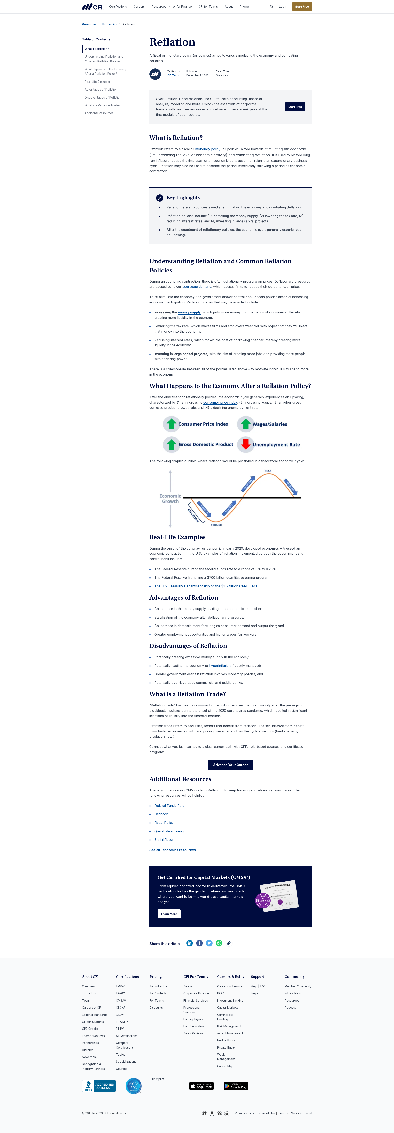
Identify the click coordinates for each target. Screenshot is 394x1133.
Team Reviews (193, 1033)
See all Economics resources (172, 850)
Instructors (89, 993)
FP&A (220, 993)
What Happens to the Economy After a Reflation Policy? (106, 71)
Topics (120, 1054)
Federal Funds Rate (169, 806)
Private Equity (226, 1047)
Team (86, 1000)
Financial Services (195, 1000)
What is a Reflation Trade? (102, 105)
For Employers (193, 1019)
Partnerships (90, 1043)
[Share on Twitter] (209, 945)
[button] (271, 6)
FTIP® (120, 1028)
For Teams (157, 1000)
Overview (88, 986)
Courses (121, 1068)
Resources (159, 6)
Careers (139, 6)
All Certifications (126, 1036)
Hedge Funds (226, 1040)
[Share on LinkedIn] (189, 945)
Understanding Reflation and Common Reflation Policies (104, 59)
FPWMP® (122, 1021)
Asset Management (230, 1033)
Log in (283, 6)
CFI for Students (93, 1021)
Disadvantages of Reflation (103, 97)
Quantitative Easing (169, 831)
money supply (189, 312)
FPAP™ (120, 993)
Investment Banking (230, 1000)
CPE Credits (90, 1028)
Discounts (156, 1007)
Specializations (126, 1061)
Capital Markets (227, 1007)
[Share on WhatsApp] (219, 945)
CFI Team (173, 75)
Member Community (298, 986)
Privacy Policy (244, 1113)
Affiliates (87, 1050)
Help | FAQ (258, 986)
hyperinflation (220, 665)
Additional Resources (99, 113)
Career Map (225, 1066)
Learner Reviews (93, 1036)
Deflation (161, 814)
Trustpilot (158, 1079)
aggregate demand (196, 287)
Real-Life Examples (98, 81)
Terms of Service (290, 1113)
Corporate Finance (196, 993)
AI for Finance (182, 6)
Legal (254, 993)
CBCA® (121, 1007)
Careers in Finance (230, 986)
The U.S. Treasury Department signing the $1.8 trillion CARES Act (205, 586)
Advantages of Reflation (101, 89)
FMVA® (121, 986)
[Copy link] (229, 945)
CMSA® (121, 1000)
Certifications (118, 6)
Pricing (244, 6)
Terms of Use (266, 1113)
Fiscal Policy (164, 823)
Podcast (290, 1007)
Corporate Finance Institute (93, 6)
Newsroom (89, 1057)
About (229, 6)
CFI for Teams (208, 6)
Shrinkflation (164, 840)
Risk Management (229, 1026)
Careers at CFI (91, 1007)
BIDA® (120, 1014)
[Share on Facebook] (199, 945)
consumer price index (220, 402)
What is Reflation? (97, 49)
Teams (187, 986)
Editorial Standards (94, 1014)
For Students (158, 993)
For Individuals (159, 986)
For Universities (193, 1026)
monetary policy (207, 149)
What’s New (293, 993)
